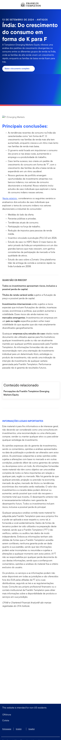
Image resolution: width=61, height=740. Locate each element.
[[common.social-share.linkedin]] (9, 375)
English (19, 729)
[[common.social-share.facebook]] (4, 375)
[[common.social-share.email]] (18, 375)
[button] (30, 721)
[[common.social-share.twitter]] (13, 375)
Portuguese (6, 729)
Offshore (6, 714)
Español (32, 729)
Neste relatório (10, 198)
